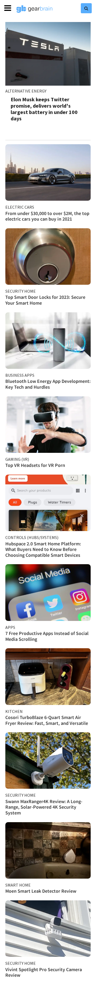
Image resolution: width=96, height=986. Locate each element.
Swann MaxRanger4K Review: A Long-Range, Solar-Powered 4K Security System (43, 807)
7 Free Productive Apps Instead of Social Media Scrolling (47, 636)
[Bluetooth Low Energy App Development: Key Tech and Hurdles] (48, 340)
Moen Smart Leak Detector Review (40, 891)
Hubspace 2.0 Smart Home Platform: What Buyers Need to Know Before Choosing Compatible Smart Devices (43, 549)
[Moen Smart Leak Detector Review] (48, 850)
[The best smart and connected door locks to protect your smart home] (48, 256)
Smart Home (18, 885)
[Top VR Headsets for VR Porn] (48, 424)
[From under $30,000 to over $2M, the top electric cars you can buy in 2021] (48, 172)
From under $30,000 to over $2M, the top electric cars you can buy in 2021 (47, 216)
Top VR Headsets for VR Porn (35, 465)
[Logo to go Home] (34, 9)
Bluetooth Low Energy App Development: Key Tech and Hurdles (48, 384)
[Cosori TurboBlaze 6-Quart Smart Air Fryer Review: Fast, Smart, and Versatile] (48, 676)
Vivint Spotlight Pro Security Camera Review (43, 972)
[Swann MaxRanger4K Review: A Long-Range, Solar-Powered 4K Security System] (48, 760)
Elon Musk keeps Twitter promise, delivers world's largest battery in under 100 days (44, 109)
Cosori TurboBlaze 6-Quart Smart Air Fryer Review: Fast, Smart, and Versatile (46, 720)
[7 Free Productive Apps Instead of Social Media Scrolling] (48, 592)
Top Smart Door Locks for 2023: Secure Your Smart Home (45, 300)
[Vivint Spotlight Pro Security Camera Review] (48, 928)
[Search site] (86, 8)
